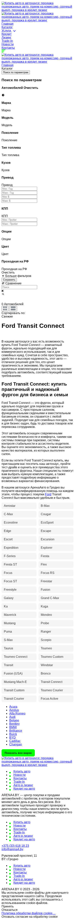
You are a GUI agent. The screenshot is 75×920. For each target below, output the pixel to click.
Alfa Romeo (17, 713)
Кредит (7, 34)
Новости (8, 44)
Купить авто (21, 771)
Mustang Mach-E (15, 681)
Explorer (46, 547)
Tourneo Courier (52, 690)
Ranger (46, 631)
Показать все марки (18, 752)
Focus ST (10, 581)
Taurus (8, 648)
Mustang (10, 623)
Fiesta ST (10, 564)
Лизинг (6, 37)
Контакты (8, 47)
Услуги (7, 30)
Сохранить (9, 279)
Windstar (47, 665)
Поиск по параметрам (15, 72)
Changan (15, 744)
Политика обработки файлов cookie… (29, 913)
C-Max (8, 514)
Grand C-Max (50, 598)
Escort (8, 539)
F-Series (10, 556)
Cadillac (15, 741)
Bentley (14, 723)
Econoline (11, 522)
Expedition (11, 547)
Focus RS (47, 572)
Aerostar (9, 505)
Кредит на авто (24, 788)
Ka (6, 606)
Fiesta (45, 556)
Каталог (7, 27)
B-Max (45, 505)
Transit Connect (51, 681)
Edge (7, 531)
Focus (8, 572)
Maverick (10, 614)
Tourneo (46, 648)
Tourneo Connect (15, 656)
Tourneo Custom (52, 656)
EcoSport (47, 522)
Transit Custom (14, 690)
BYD (12, 737)
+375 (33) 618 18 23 (15, 845)
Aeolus (14, 710)
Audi (12, 717)
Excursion (47, 539)
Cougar (46, 514)
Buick (13, 734)
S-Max (8, 640)
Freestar (46, 581)
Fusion (45, 589)
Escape (46, 531)
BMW (13, 727)
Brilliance (15, 730)
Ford (48, 494)
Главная (7, 23)
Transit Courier (14, 698)
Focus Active (49, 698)
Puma (8, 631)
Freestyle (10, 589)
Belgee (14, 720)
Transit (8, 665)
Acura (13, 706)
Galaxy (8, 598)
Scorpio (46, 640)
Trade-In (7, 41)
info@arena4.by (12, 849)
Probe (45, 623)
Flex (44, 564)
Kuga (44, 606)
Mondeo (46, 614)
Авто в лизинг (23, 785)
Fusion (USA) (13, 673)
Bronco (46, 673)
